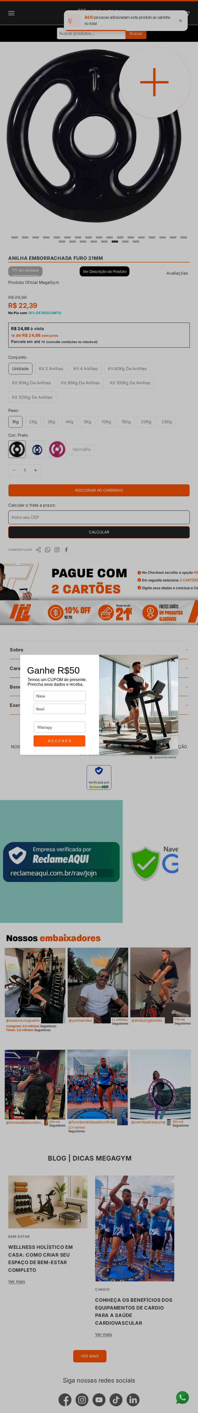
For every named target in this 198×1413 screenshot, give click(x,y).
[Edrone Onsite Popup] (99, 706)
